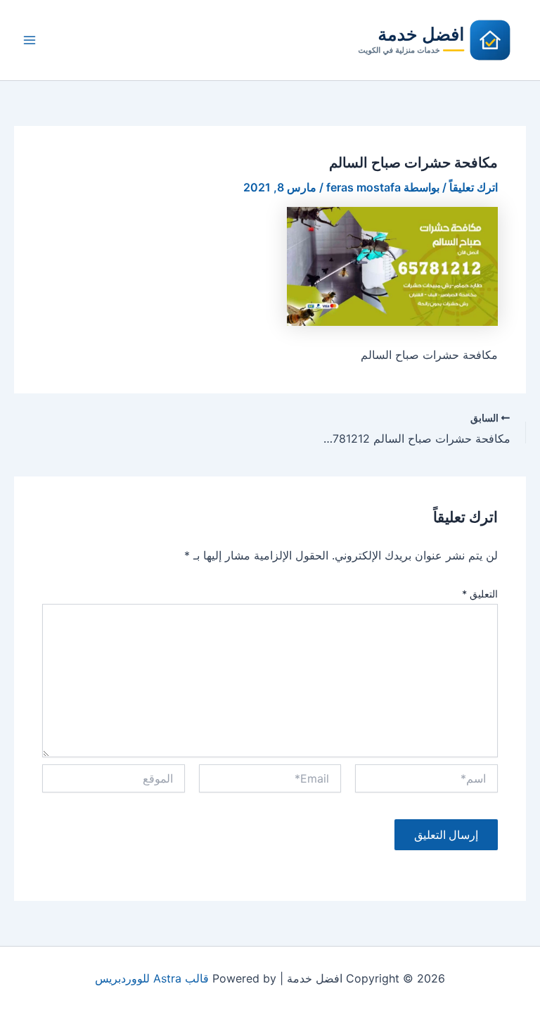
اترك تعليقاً (473, 187)
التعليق (480, 594)
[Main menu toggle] (29, 40)
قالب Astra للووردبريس (152, 978)
